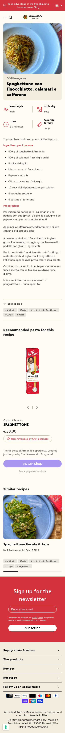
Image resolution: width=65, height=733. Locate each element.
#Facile (23, 309)
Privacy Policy (37, 618)
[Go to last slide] (28, 407)
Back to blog (15, 303)
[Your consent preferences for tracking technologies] (6, 727)
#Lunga (8, 314)
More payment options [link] (32, 471)
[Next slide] (37, 407)
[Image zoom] (32, 372)
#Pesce (20, 314)
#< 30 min (10, 309)
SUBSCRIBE (32, 628)
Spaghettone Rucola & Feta (26, 544)
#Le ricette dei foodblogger (44, 309)
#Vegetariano (23, 566)
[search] (10, 17)
